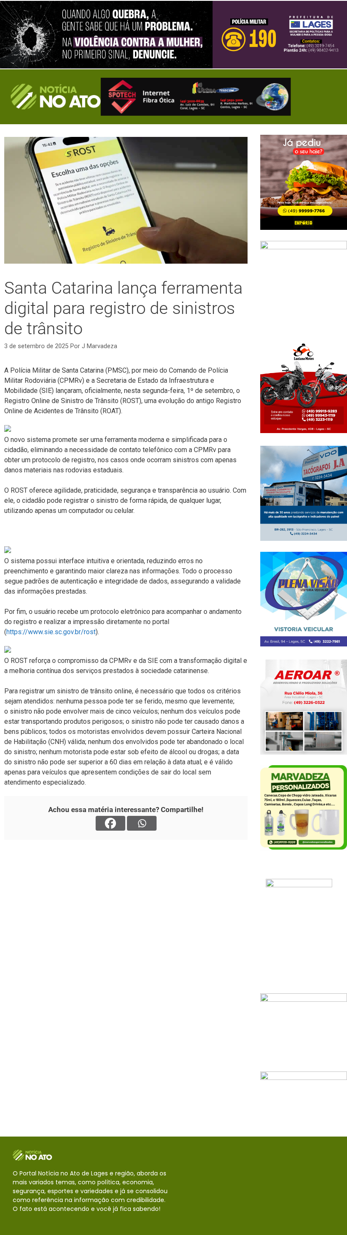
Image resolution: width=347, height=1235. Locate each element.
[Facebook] (110, 823)
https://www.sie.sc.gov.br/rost (51, 632)
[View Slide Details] (173, 34)
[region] (173, 34)
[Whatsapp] (142, 823)
